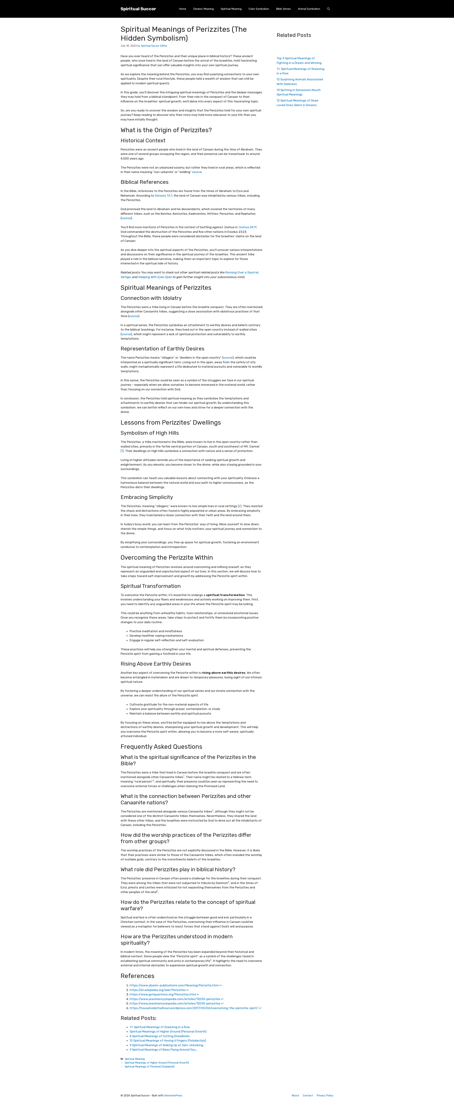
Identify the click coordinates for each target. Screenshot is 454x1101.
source (197, 172)
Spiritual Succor (138, 8)
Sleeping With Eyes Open (155, 277)
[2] (240, 506)
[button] (328, 9)
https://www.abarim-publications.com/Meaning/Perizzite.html (174, 985)
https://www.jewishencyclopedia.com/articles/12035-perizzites (175, 999)
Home (182, 8)
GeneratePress (173, 1095)
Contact (308, 1095)
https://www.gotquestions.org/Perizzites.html (163, 994)
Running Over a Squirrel (241, 272)
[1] (122, 451)
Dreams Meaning (203, 8)
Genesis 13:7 (163, 195)
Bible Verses (283, 8)
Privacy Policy (325, 1095)
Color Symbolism (259, 8)
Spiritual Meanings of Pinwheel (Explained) (150, 1066)
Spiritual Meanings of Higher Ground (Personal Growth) (157, 1062)
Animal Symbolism (309, 8)
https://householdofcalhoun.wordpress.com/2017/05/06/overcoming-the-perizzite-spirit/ (194, 1008)
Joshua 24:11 (247, 227)
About (295, 1095)
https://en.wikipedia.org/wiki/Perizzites (158, 990)
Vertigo (126, 277)
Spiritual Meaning (231, 8)
